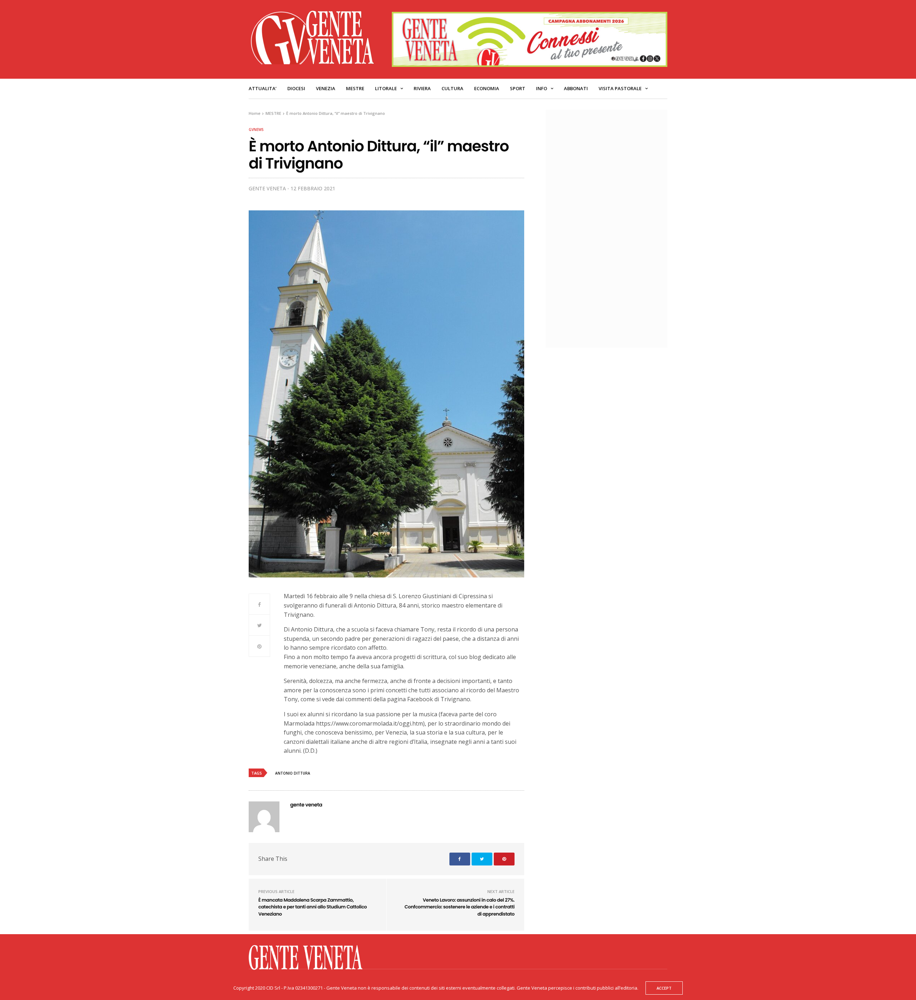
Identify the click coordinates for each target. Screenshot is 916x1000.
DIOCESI (296, 88)
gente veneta (267, 188)
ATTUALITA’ (263, 88)
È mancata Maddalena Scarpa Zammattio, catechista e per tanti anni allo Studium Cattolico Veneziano (312, 907)
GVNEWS (256, 129)
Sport (517, 88)
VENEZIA (325, 88)
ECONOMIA (486, 88)
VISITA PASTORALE (620, 88)
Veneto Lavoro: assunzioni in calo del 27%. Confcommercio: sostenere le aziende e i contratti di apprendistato (459, 907)
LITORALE (386, 88)
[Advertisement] (610, 228)
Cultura (452, 88)
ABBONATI (576, 88)
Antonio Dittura (292, 773)
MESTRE (355, 88)
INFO (541, 88)
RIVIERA (422, 88)
